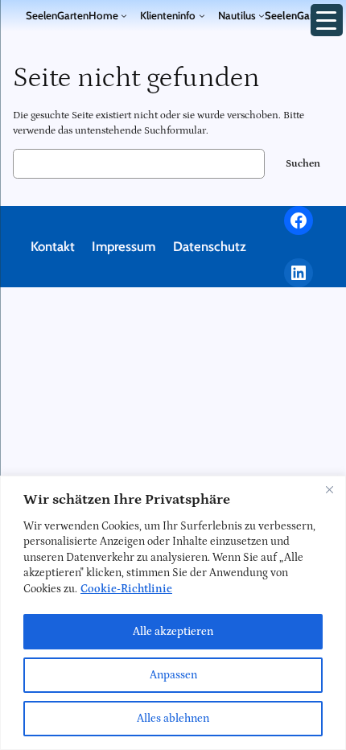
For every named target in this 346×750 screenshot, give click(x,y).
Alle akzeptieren (173, 631)
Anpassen (173, 675)
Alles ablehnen (173, 718)
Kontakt (53, 246)
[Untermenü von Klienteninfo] (202, 15)
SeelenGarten (57, 15)
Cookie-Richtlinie (126, 589)
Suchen (303, 164)
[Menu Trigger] (327, 20)
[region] (173, 613)
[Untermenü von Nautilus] (261, 15)
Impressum (123, 246)
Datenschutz (209, 246)
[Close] (329, 489)
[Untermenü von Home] (124, 15)
